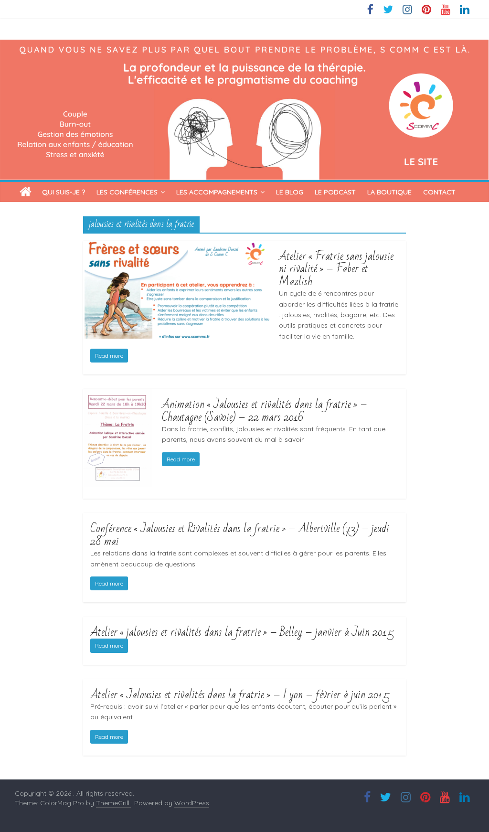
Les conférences (127, 192)
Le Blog (289, 192)
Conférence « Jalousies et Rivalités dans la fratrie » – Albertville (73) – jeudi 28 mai (239, 534)
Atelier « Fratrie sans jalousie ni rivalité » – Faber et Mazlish (336, 269)
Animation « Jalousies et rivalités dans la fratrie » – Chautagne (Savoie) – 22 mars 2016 (264, 410)
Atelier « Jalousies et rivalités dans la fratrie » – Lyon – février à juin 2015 (240, 694)
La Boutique (389, 192)
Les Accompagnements (216, 192)
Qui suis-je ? (63, 192)
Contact (439, 192)
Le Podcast (335, 192)
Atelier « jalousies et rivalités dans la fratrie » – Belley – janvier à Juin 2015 (242, 632)
